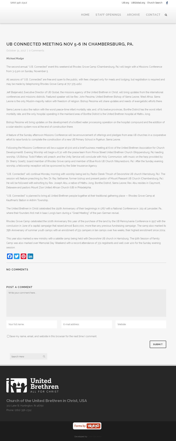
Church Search (154, 2)
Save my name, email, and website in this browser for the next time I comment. (53, 336)
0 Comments (36, 50)
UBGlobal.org (138, 2)
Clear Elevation (95, 436)
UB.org (125, 2)
